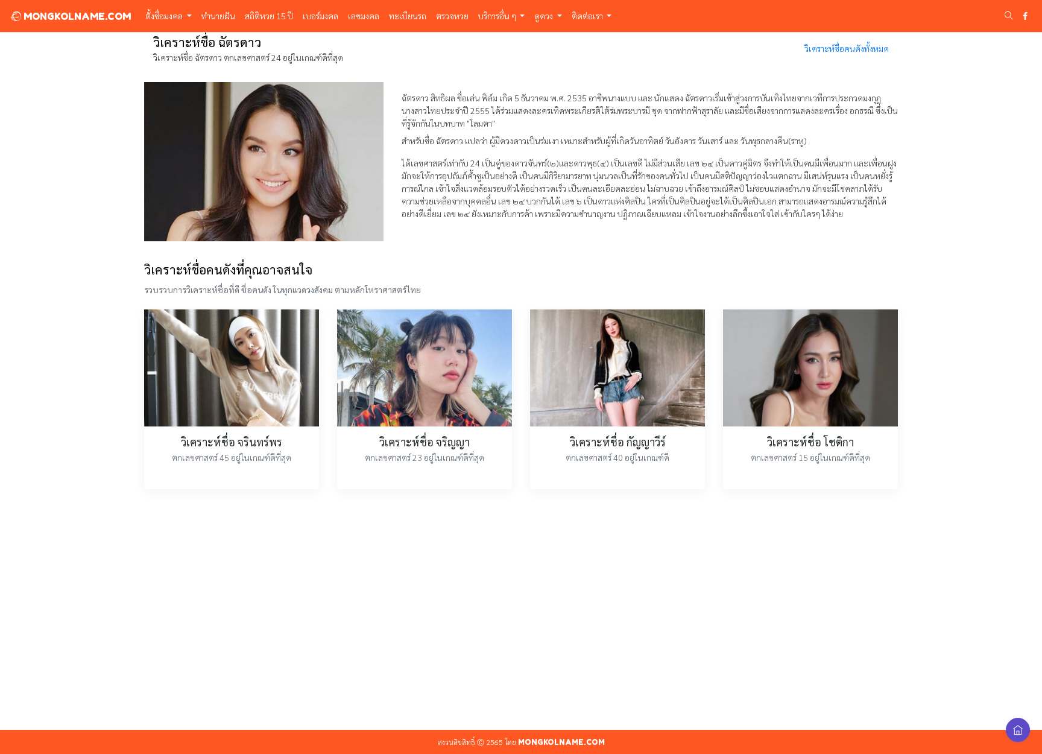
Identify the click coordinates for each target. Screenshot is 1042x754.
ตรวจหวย (452, 15)
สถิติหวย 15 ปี (269, 15)
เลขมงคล (363, 15)
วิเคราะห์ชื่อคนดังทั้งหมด (846, 48)
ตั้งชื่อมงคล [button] (165, 15)
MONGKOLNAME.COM (76, 16)
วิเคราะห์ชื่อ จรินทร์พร (231, 442)
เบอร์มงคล (320, 15)
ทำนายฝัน (218, 15)
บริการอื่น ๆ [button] (498, 15)
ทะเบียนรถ (407, 15)
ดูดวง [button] (544, 15)
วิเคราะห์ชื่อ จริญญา (424, 442)
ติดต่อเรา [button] (588, 15)
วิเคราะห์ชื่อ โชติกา (810, 442)
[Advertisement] (521, 616)
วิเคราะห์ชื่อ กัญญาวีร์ (618, 442)
